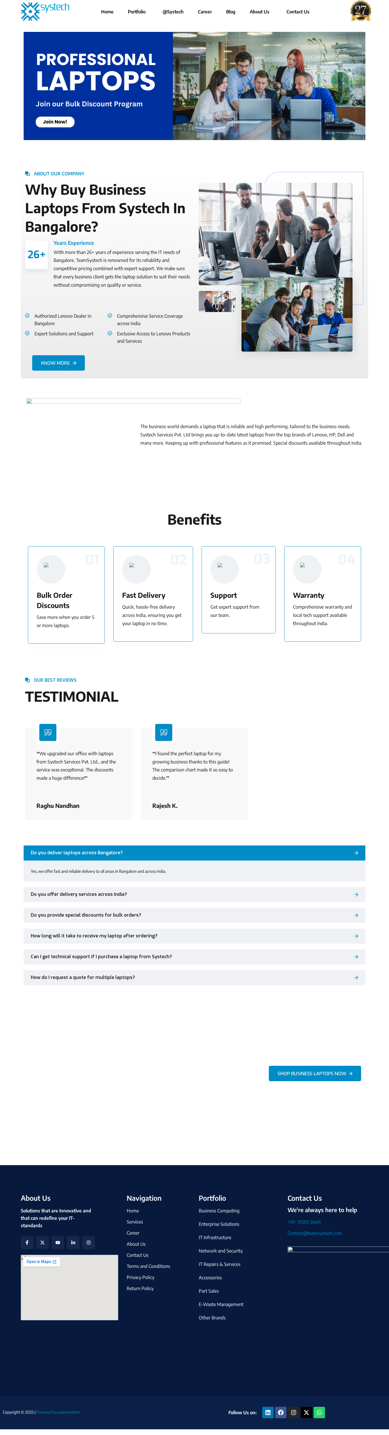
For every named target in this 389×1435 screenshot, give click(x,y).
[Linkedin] (268, 1412)
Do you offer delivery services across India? (79, 894)
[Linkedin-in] (73, 1242)
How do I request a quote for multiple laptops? (83, 977)
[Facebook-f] (27, 1242)
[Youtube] (58, 1242)
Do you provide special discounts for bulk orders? (86, 915)
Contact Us (298, 12)
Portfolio (137, 12)
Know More (55, 363)
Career (205, 12)
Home (107, 12)
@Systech (173, 12)
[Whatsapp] (319, 1412)
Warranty (308, 595)
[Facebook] (280, 1412)
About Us (259, 12)
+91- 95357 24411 (304, 1222)
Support (223, 595)
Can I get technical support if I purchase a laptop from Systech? (101, 957)
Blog (231, 12)
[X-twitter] (42, 1242)
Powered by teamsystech (57, 1412)
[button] (138, 12)
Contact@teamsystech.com (315, 1233)
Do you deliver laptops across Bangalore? (77, 853)
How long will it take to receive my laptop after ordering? (94, 936)
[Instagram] (88, 1242)
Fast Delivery (143, 595)
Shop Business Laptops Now (312, 1073)
